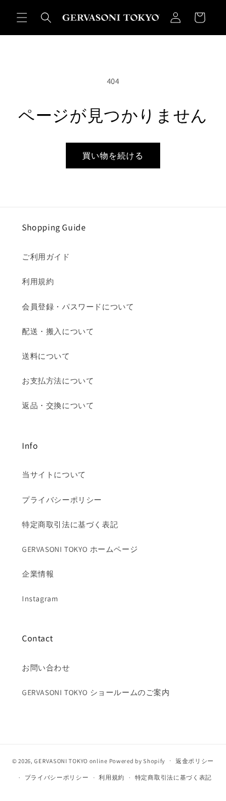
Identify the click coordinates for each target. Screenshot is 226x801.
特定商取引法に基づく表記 (70, 524)
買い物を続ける (113, 155)
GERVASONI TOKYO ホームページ (80, 549)
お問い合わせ (46, 668)
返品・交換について (58, 405)
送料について (46, 356)
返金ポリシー (195, 761)
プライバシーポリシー (62, 500)
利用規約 (38, 281)
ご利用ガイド (46, 257)
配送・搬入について (58, 331)
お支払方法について (58, 381)
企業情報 (38, 574)
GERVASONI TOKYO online (70, 760)
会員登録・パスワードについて (78, 307)
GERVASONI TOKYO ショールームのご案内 (96, 692)
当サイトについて (54, 475)
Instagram (40, 598)
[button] (22, 17)
